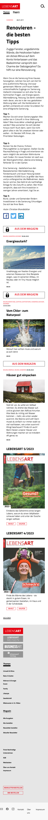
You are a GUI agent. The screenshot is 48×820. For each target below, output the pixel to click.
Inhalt (11, 523)
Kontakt (21, 809)
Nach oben (7, 618)
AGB (4, 757)
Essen (5, 684)
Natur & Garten (8, 676)
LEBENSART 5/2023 (20, 448)
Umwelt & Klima (8, 671)
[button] (8, 12)
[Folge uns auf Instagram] (13, 809)
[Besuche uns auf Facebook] (7, 809)
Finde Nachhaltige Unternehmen (9, 751)
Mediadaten (7, 762)
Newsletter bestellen (10, 728)
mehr (8, 287)
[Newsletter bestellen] (1, 809)
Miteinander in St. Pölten (11, 703)
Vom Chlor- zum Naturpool (17, 312)
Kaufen (22, 523)
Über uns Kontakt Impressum (9, 769)
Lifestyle (6, 693)
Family (5, 688)
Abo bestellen (8, 723)
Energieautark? (16, 241)
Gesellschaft (7, 698)
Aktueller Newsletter (10, 732)
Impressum (40, 809)
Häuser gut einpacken (21, 375)
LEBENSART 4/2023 (20, 533)
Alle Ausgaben (8, 718)
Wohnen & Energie (9, 680)
